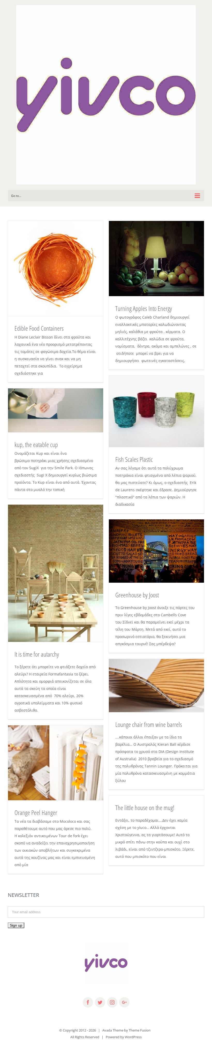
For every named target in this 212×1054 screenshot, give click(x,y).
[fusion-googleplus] (124, 1002)
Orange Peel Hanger (35, 812)
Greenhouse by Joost (137, 594)
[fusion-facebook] (88, 1002)
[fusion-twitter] (100, 1002)
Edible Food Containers (39, 328)
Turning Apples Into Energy (143, 308)
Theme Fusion (139, 1030)
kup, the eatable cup (36, 444)
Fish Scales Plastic (134, 459)
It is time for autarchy (36, 654)
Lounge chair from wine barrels (148, 724)
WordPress (133, 1037)
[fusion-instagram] (112, 1002)
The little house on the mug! (145, 807)
